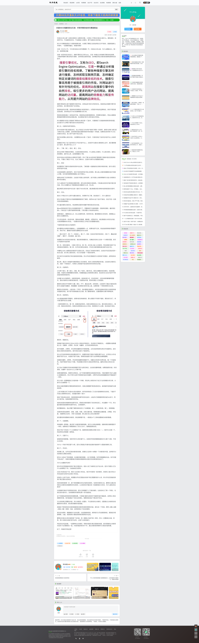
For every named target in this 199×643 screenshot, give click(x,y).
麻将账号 (126, 235)
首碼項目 (140, 248)
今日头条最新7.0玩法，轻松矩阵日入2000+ (136, 123)
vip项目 (78, 2)
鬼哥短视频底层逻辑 (140, 237)
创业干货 (90, 2)
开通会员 (147, 2)
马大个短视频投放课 (126, 248)
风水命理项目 (140, 255)
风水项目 (133, 255)
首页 (56, 24)
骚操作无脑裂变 (133, 246)
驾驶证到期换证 (140, 246)
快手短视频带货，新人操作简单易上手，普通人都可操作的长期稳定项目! (136, 144)
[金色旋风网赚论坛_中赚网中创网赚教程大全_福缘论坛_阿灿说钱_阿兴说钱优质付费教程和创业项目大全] (53, 2)
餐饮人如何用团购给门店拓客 (126, 255)
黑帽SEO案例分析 (133, 233)
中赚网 (75, 629)
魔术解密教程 (126, 237)
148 (76, 567)
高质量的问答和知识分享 (126, 241)
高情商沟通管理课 (126, 244)
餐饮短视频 (140, 253)
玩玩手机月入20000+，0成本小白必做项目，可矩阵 (136, 138)
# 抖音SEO (60, 546)
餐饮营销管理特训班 (133, 253)
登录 (129, 29)
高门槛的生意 (133, 239)
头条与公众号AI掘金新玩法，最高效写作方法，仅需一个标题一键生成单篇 (137, 117)
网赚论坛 (103, 629)
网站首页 (66, 2)
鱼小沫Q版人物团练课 (133, 235)
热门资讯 (134, 159)
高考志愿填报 (133, 241)
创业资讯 (96, 2)
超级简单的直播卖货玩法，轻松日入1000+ (136, 150)
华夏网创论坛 (109, 629)
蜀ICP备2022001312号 (86, 632)
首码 (140, 250)
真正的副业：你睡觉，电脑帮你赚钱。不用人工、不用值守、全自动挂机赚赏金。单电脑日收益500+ (137, 105)
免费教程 (83, 2)
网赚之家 (97, 629)
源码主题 (114, 2)
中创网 (80, 629)
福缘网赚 (91, 629)
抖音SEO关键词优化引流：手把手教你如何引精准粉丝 (77, 28)
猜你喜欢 (129, 159)
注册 (138, 29)
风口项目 (126, 257)
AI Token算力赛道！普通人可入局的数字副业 (134, 224)
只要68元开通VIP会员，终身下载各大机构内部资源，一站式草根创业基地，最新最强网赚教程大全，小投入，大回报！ (85, 20)
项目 (133, 259)
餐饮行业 (126, 253)
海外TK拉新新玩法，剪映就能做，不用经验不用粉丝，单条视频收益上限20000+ (143, 215)
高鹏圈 (125, 239)
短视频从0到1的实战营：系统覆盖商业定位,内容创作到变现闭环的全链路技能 (137, 71)
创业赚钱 (102, 2)
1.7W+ (68, 567)
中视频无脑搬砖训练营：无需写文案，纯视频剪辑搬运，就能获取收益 (137, 83)
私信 (115, 31)
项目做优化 (125, 259)
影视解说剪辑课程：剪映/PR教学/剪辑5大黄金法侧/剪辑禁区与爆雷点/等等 (136, 77)
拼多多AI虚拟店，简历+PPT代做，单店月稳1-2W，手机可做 (138, 201)
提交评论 (115, 614)
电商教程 (108, 2)
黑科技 (125, 233)
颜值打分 (140, 257)
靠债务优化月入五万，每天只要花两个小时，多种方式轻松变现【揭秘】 (136, 131)
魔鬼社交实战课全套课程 (140, 235)
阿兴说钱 (62, 31)
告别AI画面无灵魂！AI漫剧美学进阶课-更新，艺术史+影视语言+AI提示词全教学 (137, 63)
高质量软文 (140, 239)
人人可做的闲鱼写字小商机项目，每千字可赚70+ (137, 110)
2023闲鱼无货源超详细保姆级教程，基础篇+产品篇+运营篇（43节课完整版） (137, 56)
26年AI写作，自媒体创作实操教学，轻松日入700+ (136, 206)
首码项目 (133, 250)
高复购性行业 (140, 244)
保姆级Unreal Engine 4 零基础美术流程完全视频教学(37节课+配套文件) (136, 97)
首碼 (126, 250)
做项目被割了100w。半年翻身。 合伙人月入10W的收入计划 (138, 189)
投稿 (120, 2)
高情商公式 (132, 244)
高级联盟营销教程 (140, 241)
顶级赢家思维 (140, 259)
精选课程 (72, 2)
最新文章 (124, 159)
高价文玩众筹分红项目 (126, 246)
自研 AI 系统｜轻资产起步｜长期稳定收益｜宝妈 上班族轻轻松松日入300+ (142, 221)
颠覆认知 (133, 257)
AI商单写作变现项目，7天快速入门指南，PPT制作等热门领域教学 (136, 90)
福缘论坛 (86, 629)
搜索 (116, 9)
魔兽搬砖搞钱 (133, 237)
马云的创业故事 (133, 248)
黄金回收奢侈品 (140, 233)
